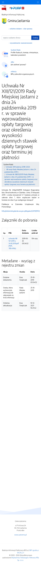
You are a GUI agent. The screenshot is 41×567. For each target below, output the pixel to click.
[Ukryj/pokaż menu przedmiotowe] (3, 2)
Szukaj (35, 38)
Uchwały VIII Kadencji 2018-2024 (18, 167)
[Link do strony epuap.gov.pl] (16, 8)
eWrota (13, 71)
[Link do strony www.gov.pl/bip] (5, 8)
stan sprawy (27, 29)
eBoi (12, 62)
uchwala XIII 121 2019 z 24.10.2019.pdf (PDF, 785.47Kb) (14, 243)
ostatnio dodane (16, 29)
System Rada (15, 50)
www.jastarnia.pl (20, 535)
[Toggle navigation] (38, 2)
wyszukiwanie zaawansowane (21, 43)
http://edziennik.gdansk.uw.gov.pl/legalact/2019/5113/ (21, 211)
